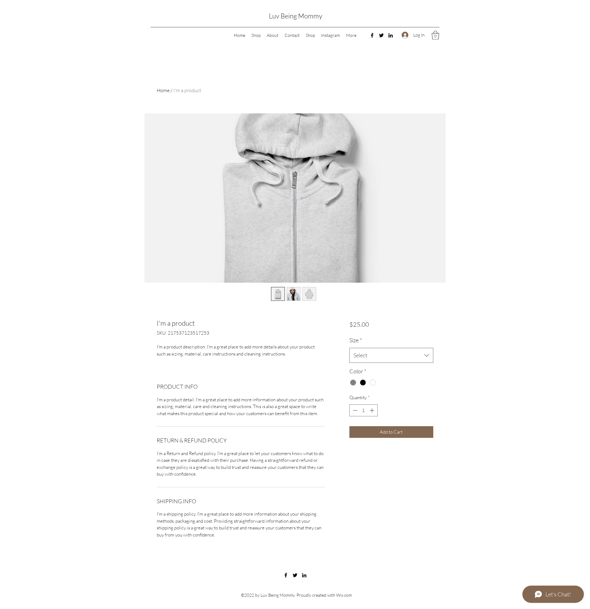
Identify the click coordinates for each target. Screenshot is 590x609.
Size (355, 340)
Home (163, 90)
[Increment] (372, 410)
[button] (435, 35)
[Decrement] (354, 410)
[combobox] (391, 355)
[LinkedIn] (390, 35)
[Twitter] (381, 35)
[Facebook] (372, 35)
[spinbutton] (363, 410)
